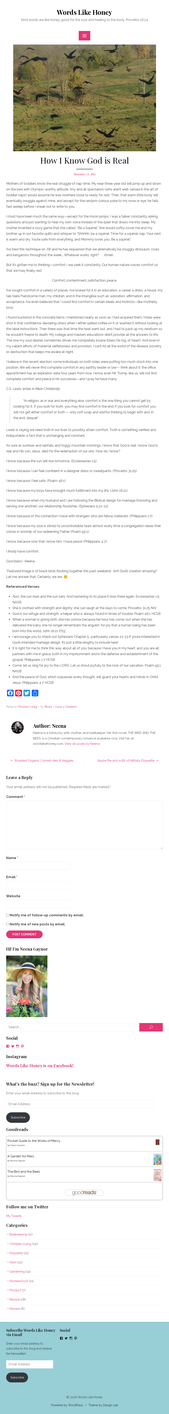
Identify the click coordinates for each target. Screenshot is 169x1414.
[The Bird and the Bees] (158, 1180)
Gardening (17, 1271)
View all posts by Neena (82, 744)
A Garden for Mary (20, 1156)
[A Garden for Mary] (158, 1164)
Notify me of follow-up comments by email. (47, 915)
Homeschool (18, 1281)
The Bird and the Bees (23, 1171)
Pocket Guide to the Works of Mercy (33, 1141)
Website (13, 896)
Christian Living (27, 707)
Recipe (14, 1299)
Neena (48, 707)
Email (11, 877)
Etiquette (16, 1253)
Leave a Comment (66, 707)
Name (12, 858)
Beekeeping (18, 1234)
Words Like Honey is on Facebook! (39, 1065)
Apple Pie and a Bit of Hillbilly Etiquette (125, 760)
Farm (12, 1262)
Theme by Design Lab (103, 1405)
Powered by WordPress (67, 1405)
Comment (15, 797)
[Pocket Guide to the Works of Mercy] (158, 1145)
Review (14, 1309)
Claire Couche (17, 1145)
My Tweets (13, 1216)
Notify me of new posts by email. (37, 924)
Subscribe (18, 1117)
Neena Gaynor (17, 1161)
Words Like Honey (84, 12)
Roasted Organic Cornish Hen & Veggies (44, 760)
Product (15, 1290)
